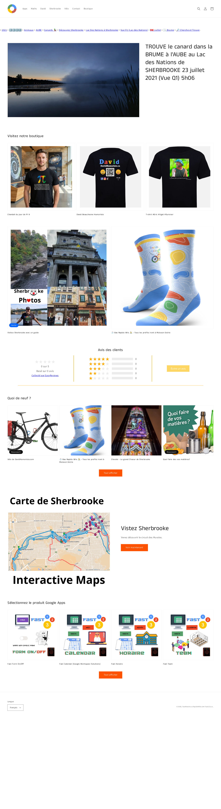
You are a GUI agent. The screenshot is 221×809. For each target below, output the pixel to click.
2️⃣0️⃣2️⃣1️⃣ (15, 30)
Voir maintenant (134, 547)
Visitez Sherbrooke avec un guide (23, 332)
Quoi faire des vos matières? (176, 459)
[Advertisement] (90, 764)
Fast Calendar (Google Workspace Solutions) (79, 664)
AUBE (39, 30)
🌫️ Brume (168, 30)
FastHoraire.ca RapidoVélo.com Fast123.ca (197, 707)
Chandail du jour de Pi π (19, 214)
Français (13, 707)
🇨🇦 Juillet (155, 30)
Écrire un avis (178, 368)
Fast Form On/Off (16, 664)
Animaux (29, 30)
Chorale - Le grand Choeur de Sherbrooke (130, 459)
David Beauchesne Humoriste (90, 214)
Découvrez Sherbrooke (71, 30)
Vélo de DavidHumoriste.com (21, 459)
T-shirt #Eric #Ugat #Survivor (159, 214)
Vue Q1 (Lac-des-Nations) (134, 30)
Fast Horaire (117, 664)
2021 (4, 30)
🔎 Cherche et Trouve (188, 30)
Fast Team (168, 664)
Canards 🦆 (50, 30)
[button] (198, 8)
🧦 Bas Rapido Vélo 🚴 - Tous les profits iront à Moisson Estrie (140, 332)
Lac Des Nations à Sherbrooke (102, 30)
